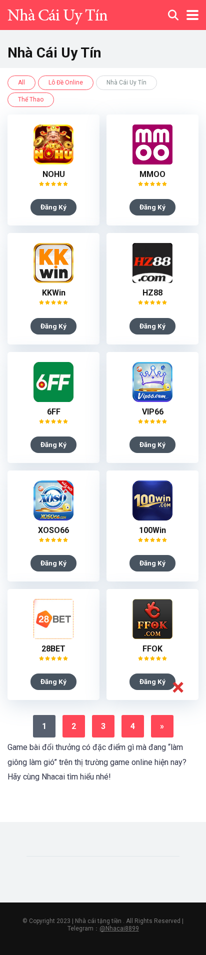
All (21, 82)
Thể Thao (31, 99)
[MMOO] (152, 161)
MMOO (153, 174)
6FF (53, 411)
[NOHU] (54, 161)
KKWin (54, 293)
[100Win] (152, 517)
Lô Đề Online (65, 82)
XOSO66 (53, 530)
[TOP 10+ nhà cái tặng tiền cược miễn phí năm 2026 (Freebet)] (58, 13)
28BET (54, 649)
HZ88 (152, 293)
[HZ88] (152, 280)
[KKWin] (54, 280)
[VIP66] (152, 399)
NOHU (53, 174)
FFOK (152, 649)
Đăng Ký (53, 207)
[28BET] (54, 636)
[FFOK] (152, 636)
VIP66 (153, 411)
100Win (152, 530)
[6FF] (54, 399)
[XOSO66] (54, 517)
